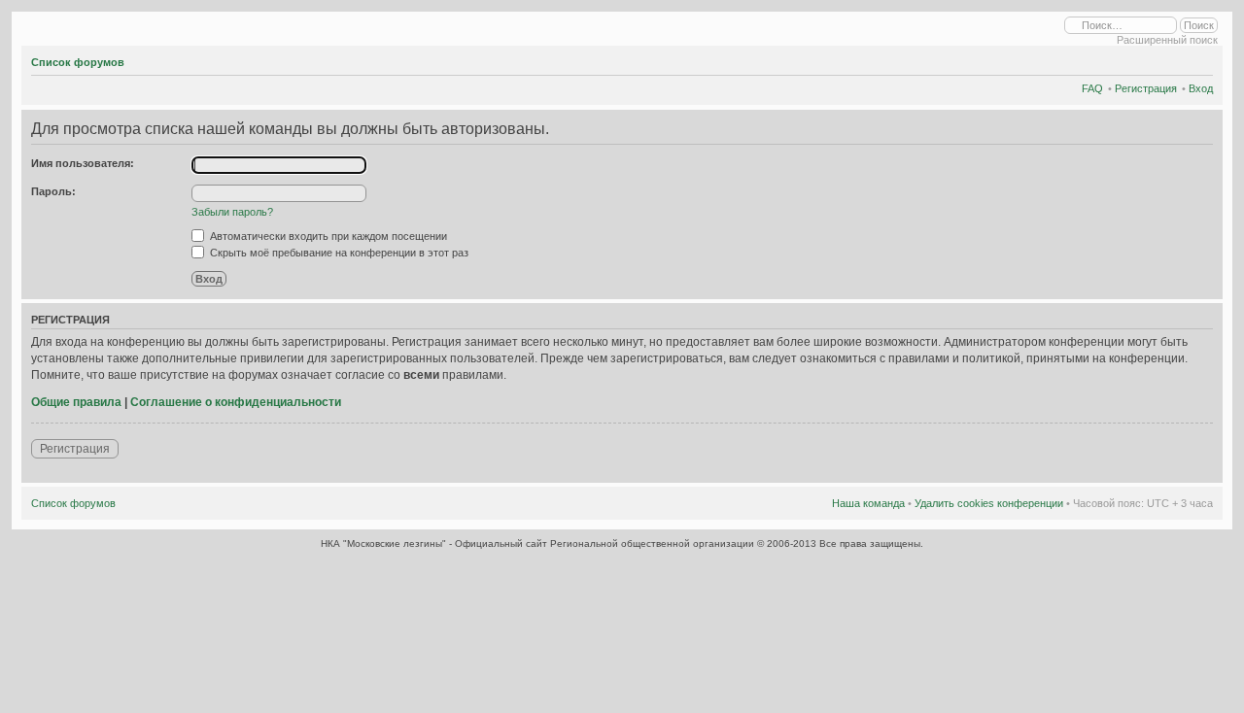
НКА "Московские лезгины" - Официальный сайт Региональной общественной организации (539, 543)
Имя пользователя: (82, 163)
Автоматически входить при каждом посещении (327, 236)
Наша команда (868, 503)
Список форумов (77, 62)
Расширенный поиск (1167, 40)
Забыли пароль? (232, 212)
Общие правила (76, 402)
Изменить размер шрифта (1199, 59)
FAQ (1092, 88)
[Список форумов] (27, 27)
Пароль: (53, 191)
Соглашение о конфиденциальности (235, 402)
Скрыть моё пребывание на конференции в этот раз (337, 252)
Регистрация (1146, 88)
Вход (1201, 88)
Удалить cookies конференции (989, 503)
